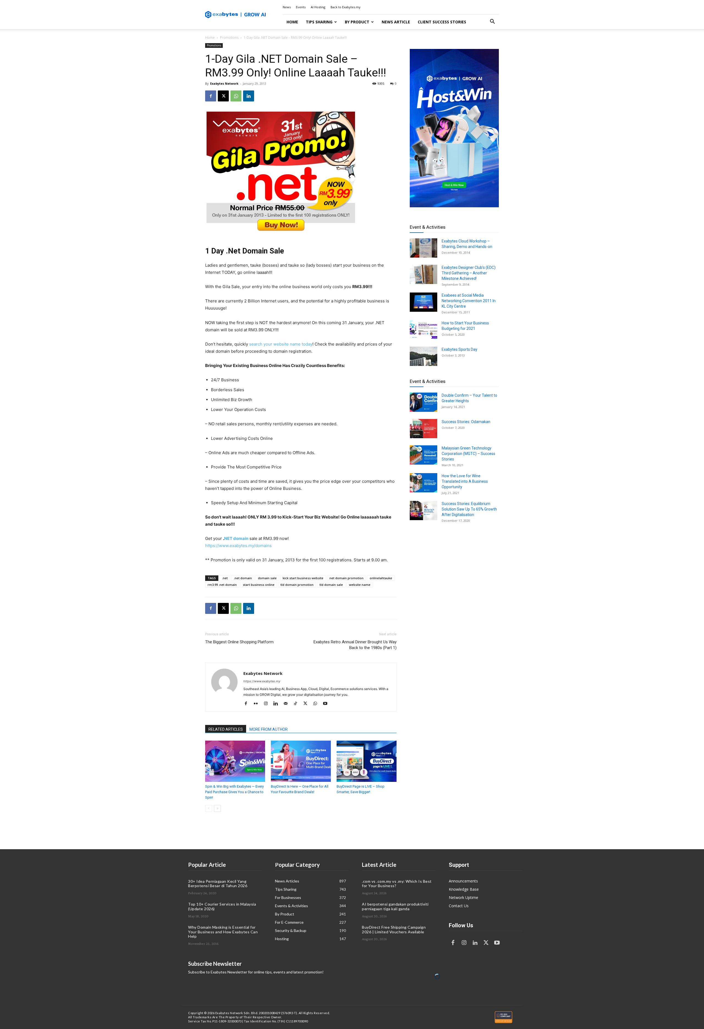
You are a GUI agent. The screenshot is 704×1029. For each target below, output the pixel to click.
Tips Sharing (319, 21)
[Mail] (287, 703)
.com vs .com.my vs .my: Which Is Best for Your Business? (397, 883)
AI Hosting (318, 7)
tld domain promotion (297, 585)
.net (225, 578)
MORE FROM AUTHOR (268, 729)
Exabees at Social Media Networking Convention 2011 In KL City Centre (469, 300)
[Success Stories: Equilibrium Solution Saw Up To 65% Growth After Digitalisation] (423, 510)
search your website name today (280, 344)
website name (359, 585)
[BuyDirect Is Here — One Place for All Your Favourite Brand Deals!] (301, 761)
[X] (223, 95)
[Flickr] (257, 703)
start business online (258, 585)
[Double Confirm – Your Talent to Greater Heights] (423, 402)
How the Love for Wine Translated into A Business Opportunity (465, 481)
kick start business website (303, 578)
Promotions (229, 37)
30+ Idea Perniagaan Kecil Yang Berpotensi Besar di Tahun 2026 (217, 883)
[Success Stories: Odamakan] (423, 428)
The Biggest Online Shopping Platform (239, 641)
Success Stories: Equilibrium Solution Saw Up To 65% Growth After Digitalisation (469, 509)
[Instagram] (267, 703)
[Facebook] (210, 95)
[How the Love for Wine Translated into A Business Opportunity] (423, 482)
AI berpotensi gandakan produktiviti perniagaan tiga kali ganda (395, 906)
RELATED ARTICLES (225, 729)
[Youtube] (327, 703)
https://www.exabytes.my (261, 681)
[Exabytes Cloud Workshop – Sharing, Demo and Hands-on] (423, 248)
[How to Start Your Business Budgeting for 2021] (423, 330)
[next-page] (217, 808)
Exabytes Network (224, 83)
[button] (492, 22)
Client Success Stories (442, 21)
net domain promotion (346, 578)
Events (301, 7)
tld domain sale (331, 585)
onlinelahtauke (381, 578)
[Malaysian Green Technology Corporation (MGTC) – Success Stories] (423, 455)
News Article (396, 21)
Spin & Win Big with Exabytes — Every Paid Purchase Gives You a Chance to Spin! (234, 791)
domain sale (267, 578)
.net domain (243, 578)
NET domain (236, 538)
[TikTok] (297, 703)
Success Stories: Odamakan (466, 422)
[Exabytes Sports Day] (423, 356)
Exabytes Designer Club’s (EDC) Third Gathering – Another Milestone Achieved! (469, 273)
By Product (357, 21)
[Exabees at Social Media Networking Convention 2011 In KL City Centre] (423, 302)
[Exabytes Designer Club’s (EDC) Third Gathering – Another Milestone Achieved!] (423, 274)
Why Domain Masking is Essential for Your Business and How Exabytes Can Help (223, 932)
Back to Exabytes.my (346, 7)
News (287, 7)
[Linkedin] (248, 95)
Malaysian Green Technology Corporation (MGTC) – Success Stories (468, 453)
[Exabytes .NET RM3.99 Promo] (280, 233)
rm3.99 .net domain (222, 585)
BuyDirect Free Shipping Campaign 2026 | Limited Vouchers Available (394, 929)
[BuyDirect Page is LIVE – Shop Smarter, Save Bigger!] (367, 761)
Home (292, 21)
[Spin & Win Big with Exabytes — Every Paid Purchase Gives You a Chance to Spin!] (235, 761)
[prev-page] (208, 808)
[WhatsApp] (235, 95)
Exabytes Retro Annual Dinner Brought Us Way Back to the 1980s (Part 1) (355, 644)
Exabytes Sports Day (459, 349)
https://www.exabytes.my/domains (238, 545)
